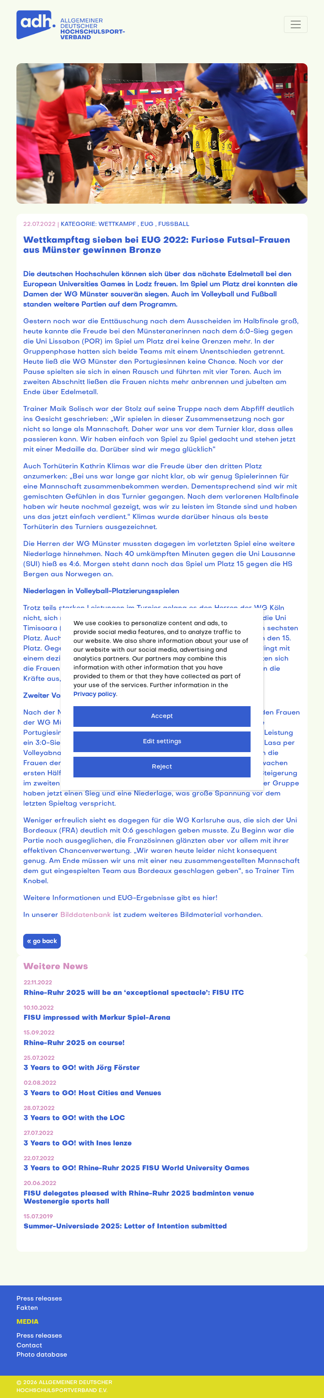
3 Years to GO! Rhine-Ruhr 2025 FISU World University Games (136, 1168)
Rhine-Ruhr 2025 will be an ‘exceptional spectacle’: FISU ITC (134, 993)
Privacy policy (94, 694)
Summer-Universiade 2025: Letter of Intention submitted (125, 1226)
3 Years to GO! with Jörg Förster (82, 1068)
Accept (162, 716)
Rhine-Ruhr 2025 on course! (74, 1043)
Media (27, 1322)
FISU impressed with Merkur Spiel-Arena (97, 1018)
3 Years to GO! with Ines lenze (78, 1143)
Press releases (39, 1299)
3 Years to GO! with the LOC (74, 1118)
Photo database (41, 1355)
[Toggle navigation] (296, 24)
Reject (162, 767)
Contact (29, 1346)
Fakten (27, 1308)
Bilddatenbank (85, 915)
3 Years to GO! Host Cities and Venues (92, 1093)
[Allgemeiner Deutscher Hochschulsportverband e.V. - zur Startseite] (70, 23)
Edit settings (162, 742)
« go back (42, 941)
